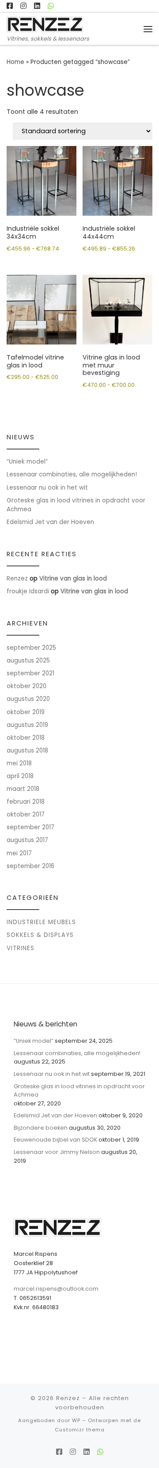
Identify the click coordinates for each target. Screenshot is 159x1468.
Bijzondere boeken (41, 1127)
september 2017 (30, 827)
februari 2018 (26, 802)
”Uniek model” (27, 461)
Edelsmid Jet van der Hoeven (50, 522)
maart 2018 (23, 789)
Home (15, 62)
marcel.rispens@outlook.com (56, 1288)
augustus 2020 (28, 699)
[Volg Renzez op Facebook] (10, 6)
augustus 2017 (27, 840)
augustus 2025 (28, 660)
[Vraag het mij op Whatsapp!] (51, 6)
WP (76, 1420)
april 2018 (20, 776)
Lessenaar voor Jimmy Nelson (57, 1152)
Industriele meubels (41, 922)
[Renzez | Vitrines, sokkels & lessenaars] (45, 23)
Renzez (17, 578)
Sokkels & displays (40, 935)
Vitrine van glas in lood (73, 578)
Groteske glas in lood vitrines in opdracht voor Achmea (76, 505)
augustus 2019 (27, 725)
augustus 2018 (27, 750)
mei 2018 (19, 763)
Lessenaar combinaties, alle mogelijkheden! (72, 474)
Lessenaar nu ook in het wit (47, 487)
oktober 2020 (26, 686)
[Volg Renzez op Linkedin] (37, 6)
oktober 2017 (26, 814)
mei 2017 (19, 853)
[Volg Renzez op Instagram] (23, 6)
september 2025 (31, 648)
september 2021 (30, 673)
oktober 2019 (26, 712)
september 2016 (30, 866)
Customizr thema (80, 1429)
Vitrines (20, 948)
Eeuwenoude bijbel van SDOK (55, 1139)
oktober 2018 (26, 738)
